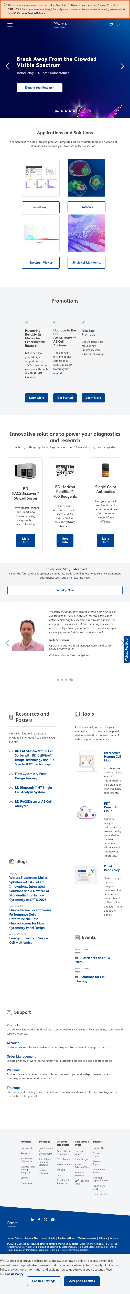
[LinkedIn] (32, 1220)
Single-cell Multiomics (86, 262)
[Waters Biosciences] (12, 1226)
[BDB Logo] (61, 24)
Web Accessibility (87, 1238)
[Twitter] (45, 1220)
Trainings (13, 1088)
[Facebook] (39, 1220)
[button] (57, 111)
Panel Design (40, 207)
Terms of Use (31, 1238)
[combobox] (118, 25)
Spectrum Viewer (41, 262)
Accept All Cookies (82, 1281)
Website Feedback (126, 649)
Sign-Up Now (65, 590)
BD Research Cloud (110, 807)
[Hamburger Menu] (10, 24)
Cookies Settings (66, 1238)
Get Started (65, 397)
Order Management (21, 1056)
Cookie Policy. (14, 1274)
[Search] (118, 25)
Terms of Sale (48, 1238)
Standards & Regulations (63, 1181)
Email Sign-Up (100, 1194)
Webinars (13, 1070)
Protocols (86, 207)
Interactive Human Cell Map (112, 756)
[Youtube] (53, 1219)
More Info (25, 540)
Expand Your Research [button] (39, 87)
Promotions (26, 1183)
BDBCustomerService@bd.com (29, 13)
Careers (114, 1238)
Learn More (36, 397)
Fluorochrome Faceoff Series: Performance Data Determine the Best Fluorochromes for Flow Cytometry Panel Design (30, 919)
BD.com (103, 1238)
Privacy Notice (14, 1238)
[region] (65, 1274)
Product (12, 1025)
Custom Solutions (43, 1171)
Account (13, 1043)
